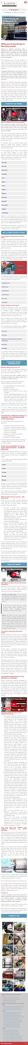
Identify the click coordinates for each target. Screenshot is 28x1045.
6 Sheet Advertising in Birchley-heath (11, 999)
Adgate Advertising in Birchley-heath (11, 1027)
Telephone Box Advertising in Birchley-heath (13, 1016)
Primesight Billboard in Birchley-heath (12, 1007)
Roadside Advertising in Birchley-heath (12, 1015)
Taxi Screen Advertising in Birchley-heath (12, 1036)
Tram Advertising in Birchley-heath (11, 1025)
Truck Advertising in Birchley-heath (11, 1033)
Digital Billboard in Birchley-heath (11, 1018)
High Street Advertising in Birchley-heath (12, 1009)
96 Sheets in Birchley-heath (9, 1002)
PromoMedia (8, 690)
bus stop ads (16, 85)
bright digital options (17, 254)
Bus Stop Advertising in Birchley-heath (12, 1012)
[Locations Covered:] (1, 2)
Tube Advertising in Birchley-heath (11, 1013)
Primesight (6, 516)
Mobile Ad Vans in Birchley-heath (11, 1034)
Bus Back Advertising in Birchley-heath (12, 1037)
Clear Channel (20, 514)
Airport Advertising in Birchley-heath (11, 1022)
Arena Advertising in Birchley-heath (11, 1024)
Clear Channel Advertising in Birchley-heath (13, 1006)
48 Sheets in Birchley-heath (9, 1000)
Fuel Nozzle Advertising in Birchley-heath (12, 1040)
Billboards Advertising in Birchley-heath (11, 994)
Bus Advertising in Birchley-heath (11, 1031)
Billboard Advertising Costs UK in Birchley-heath (13, 1003)
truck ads (8, 85)
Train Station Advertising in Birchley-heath (13, 1021)
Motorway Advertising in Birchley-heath (12, 1019)
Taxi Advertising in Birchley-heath (11, 1030)
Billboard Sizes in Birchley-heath (10, 997)
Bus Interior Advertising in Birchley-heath (12, 1039)
